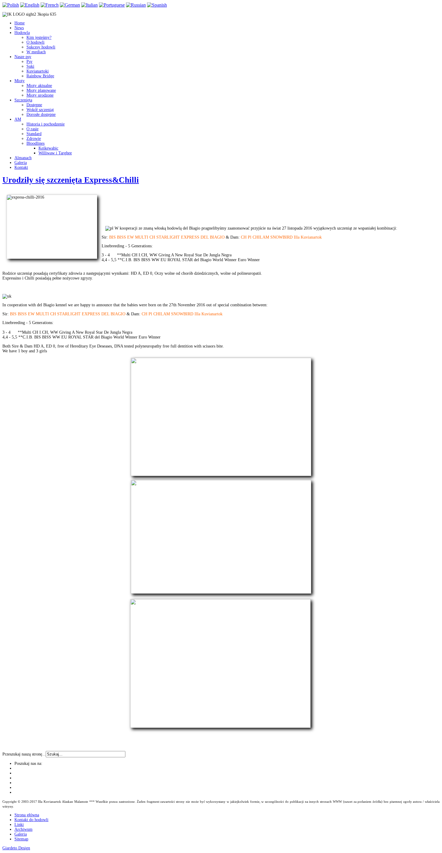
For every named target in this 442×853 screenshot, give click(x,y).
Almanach (23, 158)
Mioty (19, 81)
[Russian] (136, 5)
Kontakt (21, 167)
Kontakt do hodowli (31, 819)
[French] (50, 5)
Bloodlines (35, 143)
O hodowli (35, 42)
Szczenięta (23, 100)
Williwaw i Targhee (55, 153)
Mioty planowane (41, 90)
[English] (29, 5)
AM (17, 119)
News (19, 28)
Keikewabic (48, 148)
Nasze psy (22, 56)
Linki (19, 824)
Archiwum (23, 829)
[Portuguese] (112, 5)
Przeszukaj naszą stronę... (24, 754)
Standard (33, 133)
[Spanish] (157, 5)
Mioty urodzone (40, 95)
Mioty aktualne (39, 85)
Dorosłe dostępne (41, 114)
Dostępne (34, 105)
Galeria (20, 162)
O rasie (32, 129)
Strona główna (26, 815)
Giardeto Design (16, 848)
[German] (70, 5)
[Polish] (10, 5)
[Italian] (89, 5)
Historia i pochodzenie (45, 124)
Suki (30, 66)
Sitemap (21, 839)
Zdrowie (33, 138)
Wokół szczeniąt (40, 109)
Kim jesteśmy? (38, 37)
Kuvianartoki (37, 71)
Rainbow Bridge (40, 76)
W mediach (36, 52)
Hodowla (22, 32)
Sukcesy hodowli (40, 47)
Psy (29, 61)
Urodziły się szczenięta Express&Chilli (70, 179)
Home (19, 23)
